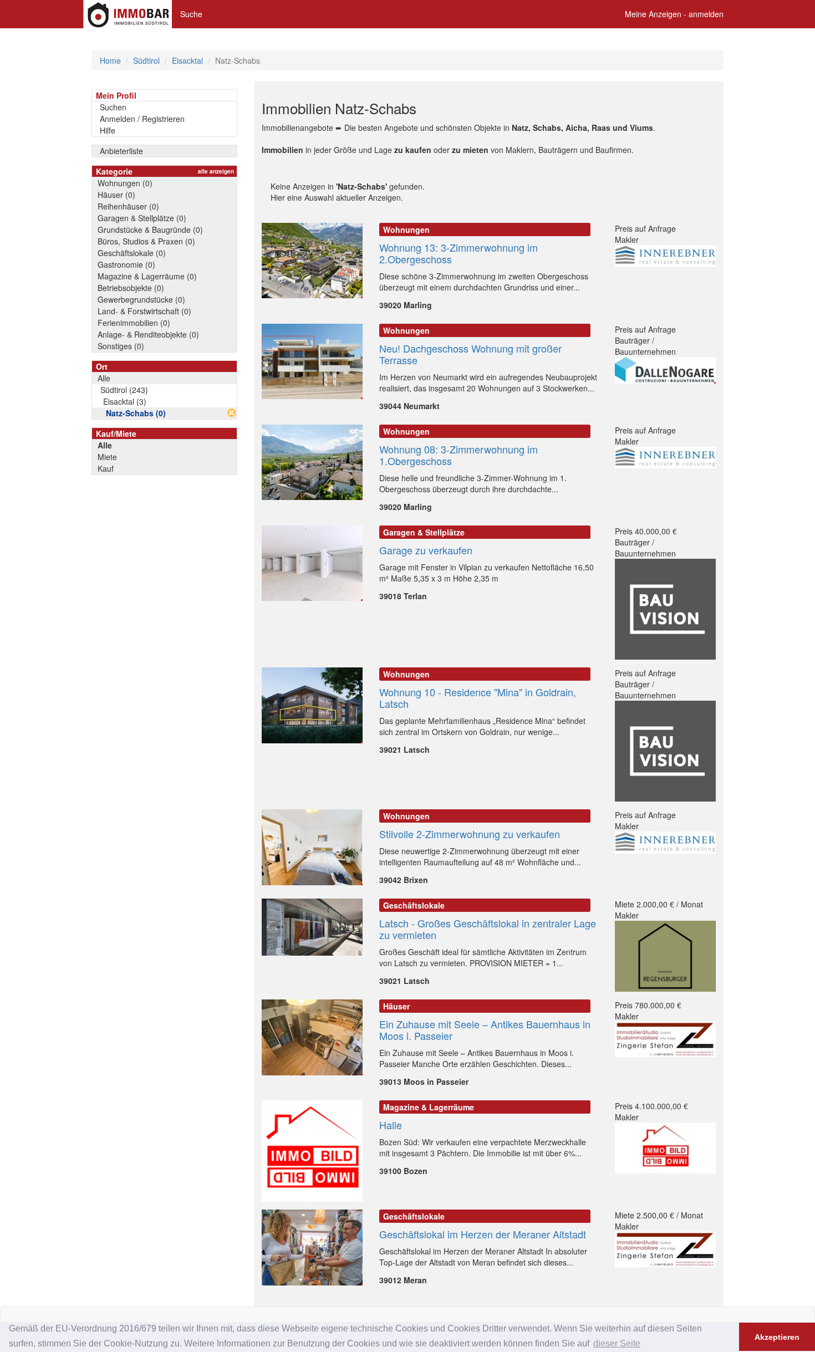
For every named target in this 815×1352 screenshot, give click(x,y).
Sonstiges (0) (121, 345)
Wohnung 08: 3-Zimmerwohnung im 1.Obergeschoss (458, 455)
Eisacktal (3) (124, 401)
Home (110, 60)
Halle (390, 1125)
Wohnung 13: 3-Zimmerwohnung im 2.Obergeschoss (458, 253)
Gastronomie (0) (126, 264)
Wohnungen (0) (125, 182)
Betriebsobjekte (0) (131, 287)
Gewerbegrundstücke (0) (141, 299)
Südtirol (146, 60)
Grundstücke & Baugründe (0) (150, 229)
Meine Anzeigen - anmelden (674, 13)
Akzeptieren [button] (777, 1337)
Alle (104, 378)
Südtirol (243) (124, 389)
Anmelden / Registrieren (142, 118)
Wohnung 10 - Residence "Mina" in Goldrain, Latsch (477, 698)
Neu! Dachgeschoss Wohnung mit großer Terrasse (470, 354)
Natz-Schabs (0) (136, 413)
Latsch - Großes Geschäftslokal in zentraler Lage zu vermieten (487, 929)
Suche (191, 13)
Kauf (106, 468)
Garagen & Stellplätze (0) (142, 217)
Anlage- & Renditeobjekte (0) (148, 334)
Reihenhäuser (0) (128, 206)
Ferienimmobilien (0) (134, 322)
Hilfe (107, 130)
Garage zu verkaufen (425, 550)
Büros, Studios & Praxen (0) (146, 241)
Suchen (113, 107)
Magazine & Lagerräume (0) (147, 276)
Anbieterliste (121, 150)
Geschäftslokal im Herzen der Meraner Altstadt (482, 1234)
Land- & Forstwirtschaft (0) (144, 311)
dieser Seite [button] (616, 1343)
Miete (107, 456)
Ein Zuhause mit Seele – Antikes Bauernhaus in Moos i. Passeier (484, 1030)
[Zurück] (231, 412)
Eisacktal (187, 60)
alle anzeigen (216, 171)
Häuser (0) (116, 194)
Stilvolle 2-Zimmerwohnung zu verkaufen (469, 833)
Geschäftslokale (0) (132, 252)
